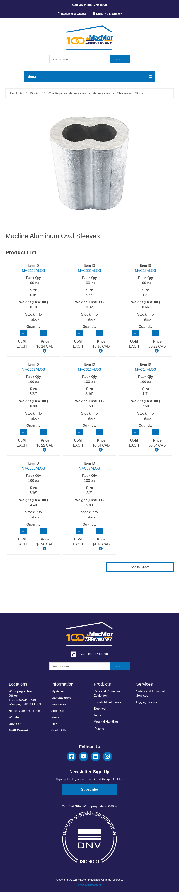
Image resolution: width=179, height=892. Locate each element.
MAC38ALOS (89, 468)
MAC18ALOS (145, 270)
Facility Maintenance (108, 702)
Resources (58, 704)
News (55, 717)
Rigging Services (147, 702)
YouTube (83, 756)
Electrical (100, 708)
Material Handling (106, 721)
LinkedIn (95, 756)
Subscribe (89, 789)
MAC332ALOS (89, 270)
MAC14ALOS (145, 369)
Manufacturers (61, 697)
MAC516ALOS (33, 468)
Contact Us (59, 730)
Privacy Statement (89, 885)
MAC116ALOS (33, 270)
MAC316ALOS (89, 369)
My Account (59, 691)
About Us (57, 710)
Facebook (71, 756)
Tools (97, 715)
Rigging (99, 728)
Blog (54, 723)
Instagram (107, 756)
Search (120, 59)
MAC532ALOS (33, 369)
